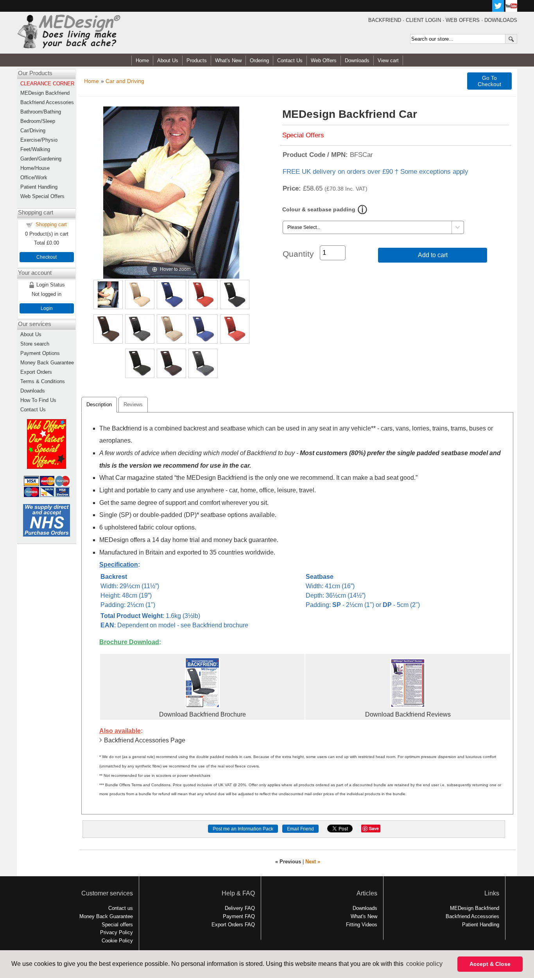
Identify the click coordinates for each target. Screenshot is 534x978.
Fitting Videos (361, 925)
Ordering (259, 60)
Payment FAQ (239, 916)
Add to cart (433, 255)
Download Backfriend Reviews (408, 714)
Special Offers (303, 135)
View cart (388, 60)
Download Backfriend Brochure (202, 714)
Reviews (133, 404)
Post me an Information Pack (243, 829)
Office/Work (33, 177)
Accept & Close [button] (490, 964)
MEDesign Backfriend (45, 93)
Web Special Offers (42, 196)
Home (142, 60)
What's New (228, 60)
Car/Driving (32, 130)
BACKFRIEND (384, 20)
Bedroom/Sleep (37, 121)
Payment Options (40, 353)
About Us (167, 60)
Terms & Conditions (42, 381)
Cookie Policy (117, 941)
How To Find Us (38, 400)
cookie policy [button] (424, 963)
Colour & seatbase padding (318, 209)
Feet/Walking (35, 149)
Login (47, 308)
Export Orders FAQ (233, 925)
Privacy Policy (116, 932)
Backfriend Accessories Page (144, 740)
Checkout (46, 257)
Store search (34, 344)
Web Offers (324, 60)
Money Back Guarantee (47, 363)
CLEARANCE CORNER (47, 83)
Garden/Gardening (40, 159)
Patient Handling (38, 187)
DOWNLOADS (500, 20)
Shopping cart (51, 224)
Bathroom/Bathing (40, 112)
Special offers (117, 925)
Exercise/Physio (38, 140)
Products (196, 60)
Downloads (357, 60)
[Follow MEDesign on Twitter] (498, 9)
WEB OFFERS (463, 20)
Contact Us (290, 60)
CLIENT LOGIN (423, 20)
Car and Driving (125, 81)
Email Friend (300, 829)
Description (99, 404)
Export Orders (36, 372)
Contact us (120, 908)
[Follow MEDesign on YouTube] (511, 9)
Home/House (35, 168)
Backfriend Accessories (47, 102)
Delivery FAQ (240, 908)
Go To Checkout (489, 81)
